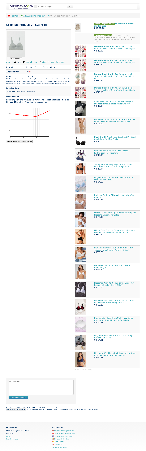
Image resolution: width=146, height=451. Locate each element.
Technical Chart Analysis (59, 447)
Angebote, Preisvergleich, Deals (64, 431)
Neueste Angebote (12, 439)
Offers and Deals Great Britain (63, 436)
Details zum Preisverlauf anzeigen (19, 141)
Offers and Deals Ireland (61, 439)
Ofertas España (59, 442)
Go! (70, 6)
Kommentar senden (19, 397)
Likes (8, 436)
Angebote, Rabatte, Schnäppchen (64, 433)
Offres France (58, 444)
